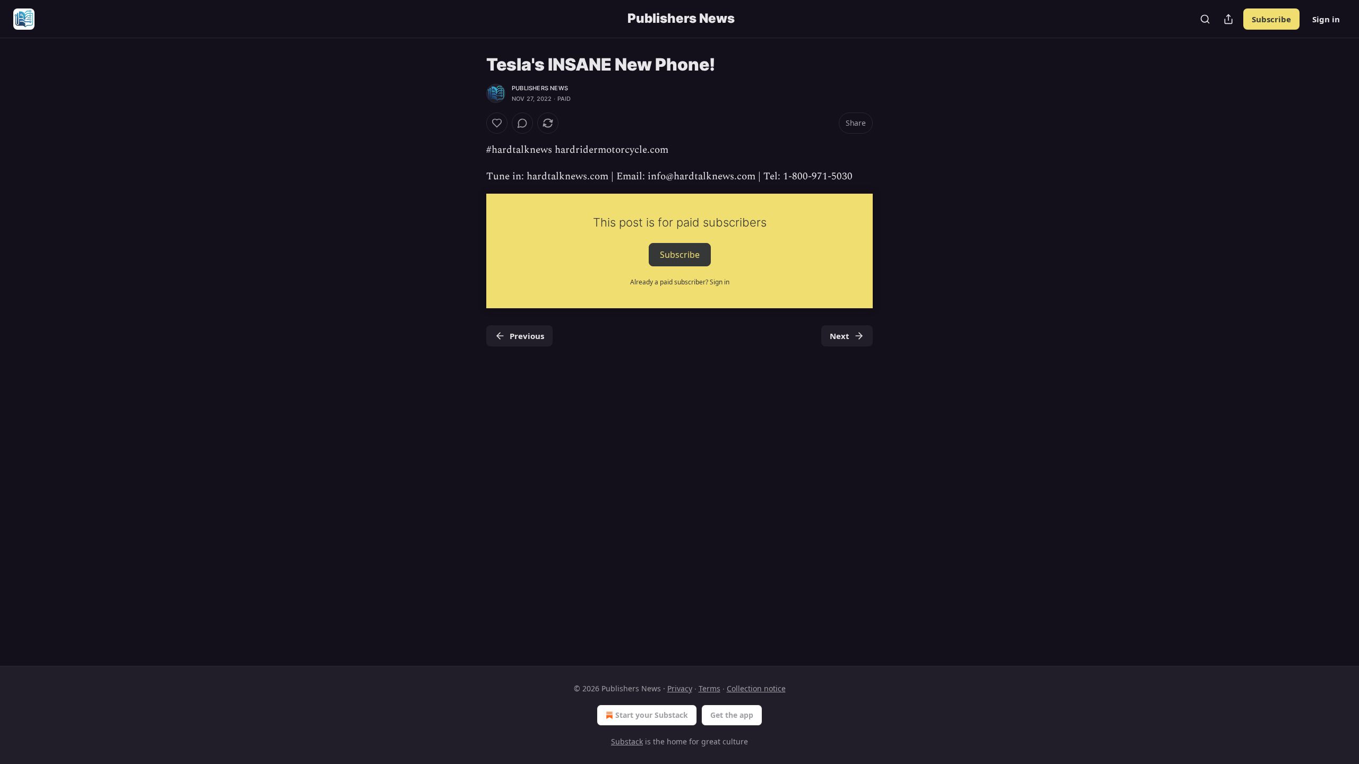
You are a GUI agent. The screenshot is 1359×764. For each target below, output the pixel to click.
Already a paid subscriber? (679, 281)
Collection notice (756, 688)
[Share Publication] (1228, 19)
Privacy (679, 688)
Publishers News (540, 88)
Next (839, 336)
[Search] (1205, 19)
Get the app (731, 715)
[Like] (497, 123)
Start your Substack (651, 715)
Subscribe (1271, 19)
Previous (527, 336)
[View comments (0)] (522, 123)
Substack (627, 741)
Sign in (1326, 19)
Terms (709, 688)
